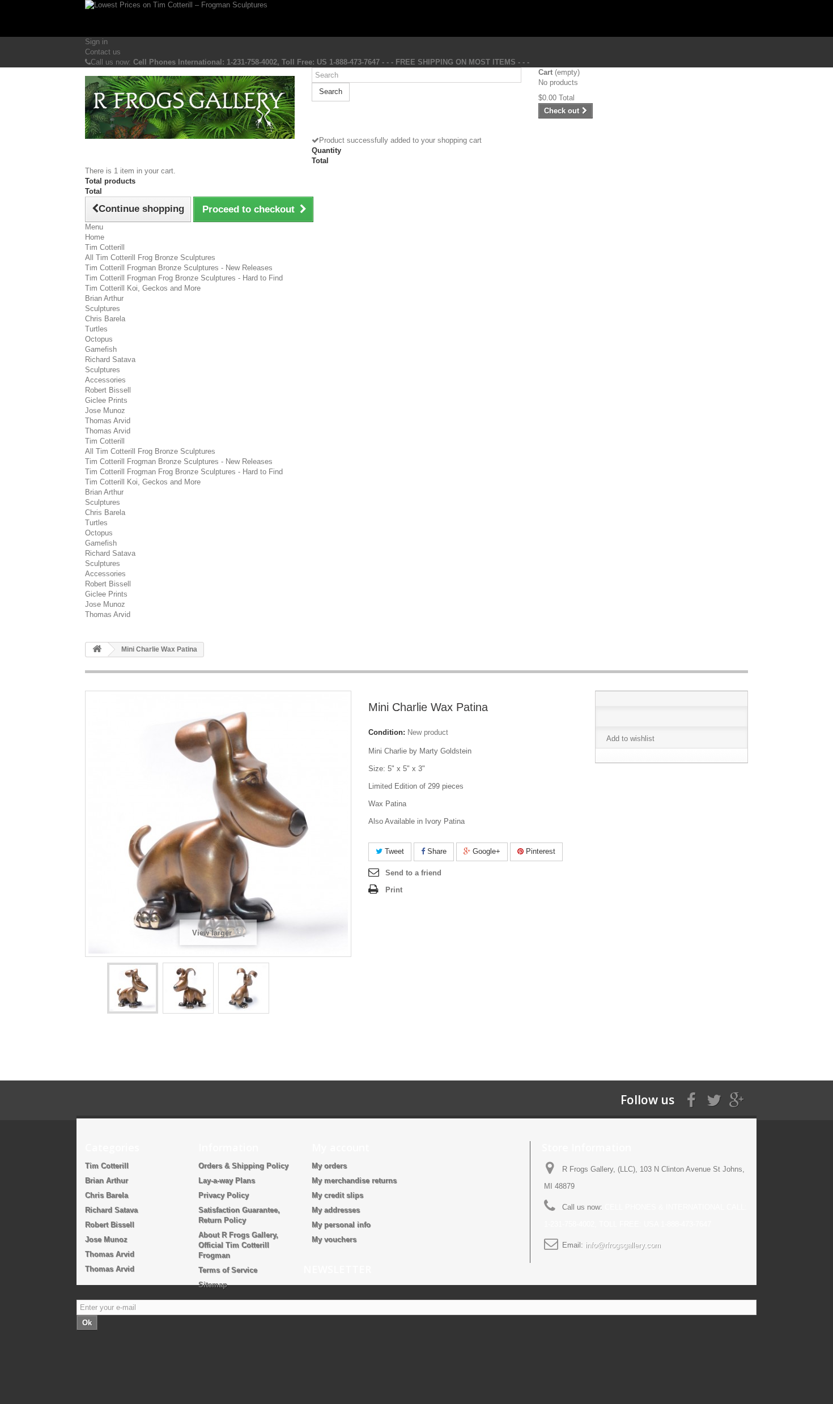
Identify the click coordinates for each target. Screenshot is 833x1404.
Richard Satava (110, 359)
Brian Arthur (104, 298)
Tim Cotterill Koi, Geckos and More (143, 288)
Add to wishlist (630, 738)
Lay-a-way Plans (226, 1180)
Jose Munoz (105, 410)
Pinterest (539, 851)
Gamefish (101, 349)
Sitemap (212, 1284)
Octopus (99, 339)
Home (94, 237)
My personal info (341, 1224)
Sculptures (102, 308)
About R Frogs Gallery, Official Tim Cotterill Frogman (238, 1245)
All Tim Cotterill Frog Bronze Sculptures (150, 257)
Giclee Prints (106, 400)
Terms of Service (227, 1270)
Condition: (386, 732)
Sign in (96, 41)
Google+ (485, 851)
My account (340, 1147)
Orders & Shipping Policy (243, 1166)
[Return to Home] (97, 650)
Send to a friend (413, 873)
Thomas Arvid (107, 420)
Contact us (103, 52)
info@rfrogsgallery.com (623, 1245)
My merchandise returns (354, 1180)
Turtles (96, 329)
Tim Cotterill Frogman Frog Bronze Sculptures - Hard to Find (184, 278)
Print (393, 890)
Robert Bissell (108, 390)
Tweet (393, 851)
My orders (329, 1166)
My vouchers (334, 1239)
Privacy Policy (223, 1195)
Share (436, 851)
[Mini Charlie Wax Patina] (133, 988)
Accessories (105, 380)
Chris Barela (105, 318)
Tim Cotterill (105, 247)
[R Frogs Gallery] (190, 107)
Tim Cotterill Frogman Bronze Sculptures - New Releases (179, 267)
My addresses (336, 1210)
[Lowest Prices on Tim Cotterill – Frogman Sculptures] (416, 18)
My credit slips (337, 1195)
